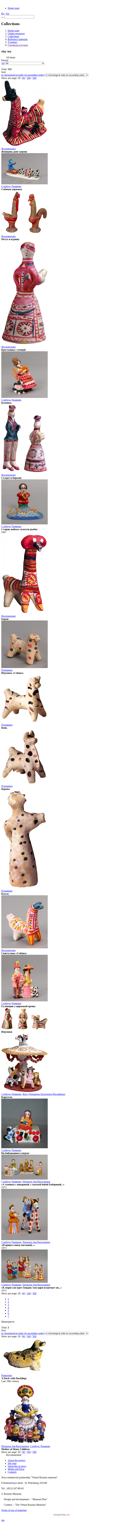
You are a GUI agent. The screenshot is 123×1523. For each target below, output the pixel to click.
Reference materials (18, 39)
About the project (16, 1460)
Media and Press (16, 1469)
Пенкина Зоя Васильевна (36, 1181)
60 (23, 78)
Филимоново (8, 148)
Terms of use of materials (14, 1510)
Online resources (16, 33)
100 (29, 78)
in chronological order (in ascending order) (22, 75)
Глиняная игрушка (18, 45)
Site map (12, 1463)
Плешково (6, 670)
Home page (13, 8)
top (2, 1520)
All (2, 63)
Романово (6, 1375)
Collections (13, 36)
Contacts (12, 1472)
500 (34, 78)
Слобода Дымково (11, 186)
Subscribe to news (17, 1466)
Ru (2, 13)
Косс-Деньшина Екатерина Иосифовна (44, 1094)
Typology (12, 42)
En (7, 13)
